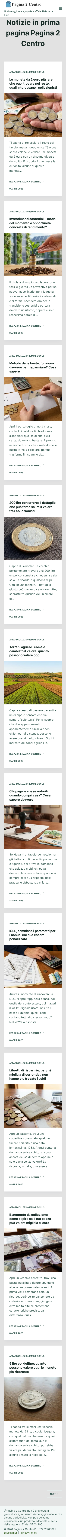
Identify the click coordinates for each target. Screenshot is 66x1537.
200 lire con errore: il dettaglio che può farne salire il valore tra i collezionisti (32, 507)
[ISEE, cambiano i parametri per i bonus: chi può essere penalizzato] (33, 966)
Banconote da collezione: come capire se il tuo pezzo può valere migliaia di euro (30, 1219)
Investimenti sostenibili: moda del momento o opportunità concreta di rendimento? (32, 223)
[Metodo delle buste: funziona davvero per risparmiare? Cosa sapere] (33, 399)
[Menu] (60, 8)
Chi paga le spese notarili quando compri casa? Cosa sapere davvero (30, 795)
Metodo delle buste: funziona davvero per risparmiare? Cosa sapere (32, 367)
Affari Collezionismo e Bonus (27, 72)
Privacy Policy (28, 1532)
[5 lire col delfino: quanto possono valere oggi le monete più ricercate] (33, 1399)
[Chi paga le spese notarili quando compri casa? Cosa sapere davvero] (33, 827)
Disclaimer (10, 1532)
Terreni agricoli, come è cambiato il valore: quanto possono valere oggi (29, 651)
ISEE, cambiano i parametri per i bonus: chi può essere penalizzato (32, 935)
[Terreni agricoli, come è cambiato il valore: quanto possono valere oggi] (33, 683)
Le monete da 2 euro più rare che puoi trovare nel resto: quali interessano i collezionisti (33, 84)
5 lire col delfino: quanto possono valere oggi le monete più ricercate (32, 1368)
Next (53, 1494)
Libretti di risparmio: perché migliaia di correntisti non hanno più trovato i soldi (30, 1074)
